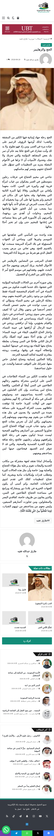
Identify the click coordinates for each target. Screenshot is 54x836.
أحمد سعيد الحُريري (32, 754)
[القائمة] (3, 18)
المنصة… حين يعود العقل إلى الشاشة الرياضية (21, 710)
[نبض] (27, 824)
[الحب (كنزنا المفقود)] (40, 587)
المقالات (39, 39)
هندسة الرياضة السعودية (30, 698)
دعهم (38, 660)
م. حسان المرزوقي (32, 742)
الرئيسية (46, 39)
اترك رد (27, 641)
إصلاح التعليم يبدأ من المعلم (29, 786)
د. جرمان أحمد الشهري (31, 764)
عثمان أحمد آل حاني (31, 777)
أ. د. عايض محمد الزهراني (30, 688)
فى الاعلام (35, 809)
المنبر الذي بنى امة (32, 685)
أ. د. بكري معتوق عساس (30, 789)
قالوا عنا (26, 809)
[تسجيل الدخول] (18, 18)
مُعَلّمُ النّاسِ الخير (45, 627)
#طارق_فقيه (42, 520)
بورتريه (31, 39)
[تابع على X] (25, 60)
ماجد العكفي (34, 679)
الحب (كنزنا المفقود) (43, 603)
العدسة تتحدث (20, 627)
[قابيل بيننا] (14, 580)
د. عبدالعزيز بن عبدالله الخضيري (28, 663)
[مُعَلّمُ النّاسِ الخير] (40, 618)
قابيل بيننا (22, 589)
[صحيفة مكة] (43, 7)
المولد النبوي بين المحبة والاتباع (27, 773)
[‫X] (27, 556)
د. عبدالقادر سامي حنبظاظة (29, 701)
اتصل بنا (18, 809)
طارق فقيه (23, 39)
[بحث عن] (8, 18)
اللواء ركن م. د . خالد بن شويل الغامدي (26, 714)
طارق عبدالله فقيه (32, 60)
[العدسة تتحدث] (14, 618)
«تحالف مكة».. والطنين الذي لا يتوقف (25, 761)
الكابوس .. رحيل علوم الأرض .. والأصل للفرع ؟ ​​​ (21, 736)
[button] (6, 830)
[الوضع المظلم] (13, 18)
